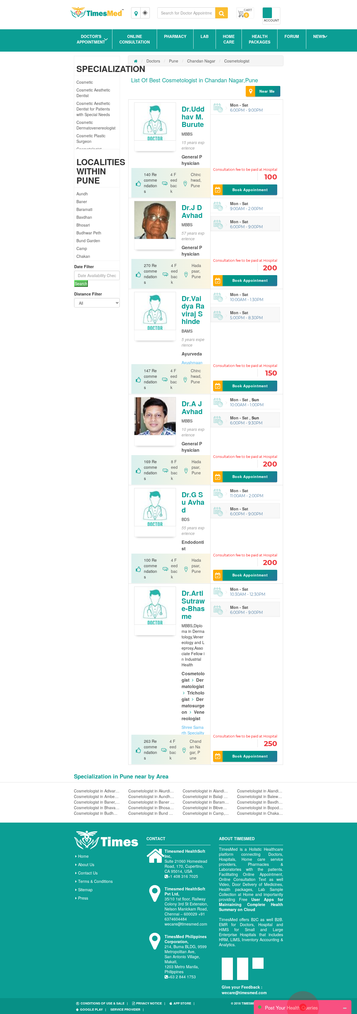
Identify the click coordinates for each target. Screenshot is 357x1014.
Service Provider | (127, 1009)
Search (81, 283)
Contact (155, 838)
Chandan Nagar (201, 61)
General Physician (192, 159)
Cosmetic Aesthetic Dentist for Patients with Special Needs (93, 108)
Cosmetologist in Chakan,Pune (260, 813)
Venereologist (193, 715)
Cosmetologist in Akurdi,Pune (151, 791)
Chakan (83, 256)
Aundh (82, 193)
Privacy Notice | (150, 1003)
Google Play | (93, 1009)
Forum (291, 36)
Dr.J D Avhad (192, 211)
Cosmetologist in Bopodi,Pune (260, 807)
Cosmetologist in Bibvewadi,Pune (206, 807)
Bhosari (83, 225)
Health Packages (259, 39)
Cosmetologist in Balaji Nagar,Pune (206, 796)
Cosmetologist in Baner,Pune (97, 802)
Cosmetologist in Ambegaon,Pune (97, 796)
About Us (86, 864)
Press (83, 898)
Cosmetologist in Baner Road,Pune (151, 802)
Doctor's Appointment (91, 39)
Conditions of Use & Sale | (104, 1003)
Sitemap (85, 889)
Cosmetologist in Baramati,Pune (206, 802)
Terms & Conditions (95, 881)
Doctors (153, 61)
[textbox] (186, 12)
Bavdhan (84, 217)
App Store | (183, 1003)
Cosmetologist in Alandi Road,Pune (260, 791)
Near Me (267, 91)
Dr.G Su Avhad (193, 502)
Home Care (229, 39)
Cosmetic (84, 82)
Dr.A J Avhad (192, 407)
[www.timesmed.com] (135, 61)
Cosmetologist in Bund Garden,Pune (151, 813)
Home (83, 856)
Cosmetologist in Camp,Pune (206, 813)
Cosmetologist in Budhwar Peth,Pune (97, 813)
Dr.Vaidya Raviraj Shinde (193, 309)
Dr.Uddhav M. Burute (193, 116)
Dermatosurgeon (193, 705)
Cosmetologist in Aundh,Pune (151, 796)
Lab (205, 36)
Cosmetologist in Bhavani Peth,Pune (97, 807)
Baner (81, 201)
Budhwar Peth (88, 233)
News (319, 36)
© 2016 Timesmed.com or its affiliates (254, 1005)
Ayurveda (192, 353)
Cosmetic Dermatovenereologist (95, 125)
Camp (81, 248)
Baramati (84, 209)
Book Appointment (249, 189)
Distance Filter (88, 294)
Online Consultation (134, 39)
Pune (173, 61)
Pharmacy (175, 36)
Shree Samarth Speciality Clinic (193, 732)
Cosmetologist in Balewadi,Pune (260, 796)
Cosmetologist (236, 61)
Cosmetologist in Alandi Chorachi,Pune (206, 791)
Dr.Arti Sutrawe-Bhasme (193, 604)
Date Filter (84, 266)
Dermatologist (193, 683)
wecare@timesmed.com (244, 992)
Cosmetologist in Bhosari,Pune (151, 807)
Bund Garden (88, 240)
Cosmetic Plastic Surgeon (90, 138)
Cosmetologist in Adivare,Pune (97, 791)
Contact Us (88, 873)
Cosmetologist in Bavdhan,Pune (260, 802)
